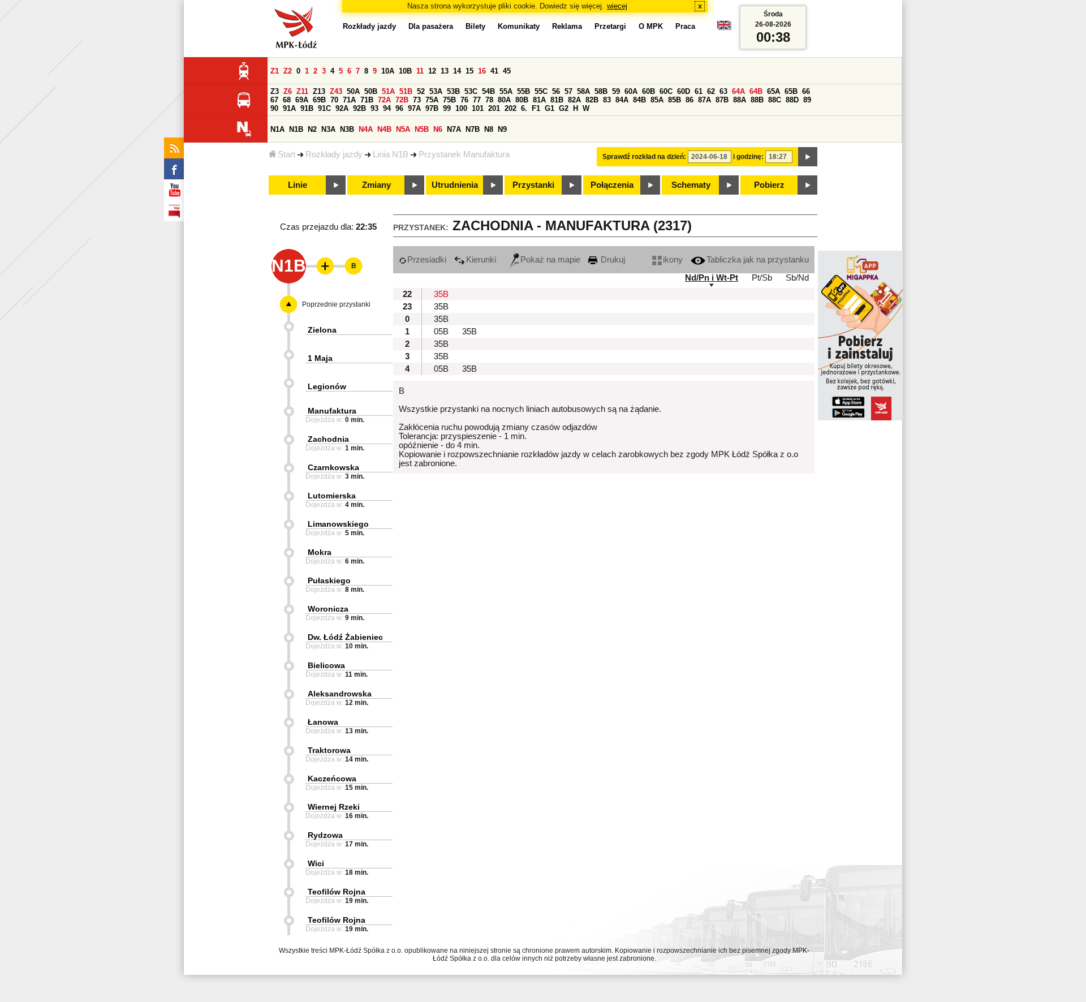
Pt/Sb (762, 277)
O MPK (651, 26)
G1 (549, 108)
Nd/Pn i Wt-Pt (711, 277)
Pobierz (769, 185)
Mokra (319, 552)
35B (441, 294)
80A (504, 100)
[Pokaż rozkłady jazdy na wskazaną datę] (807, 156)
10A (387, 71)
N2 (312, 129)
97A (414, 108)
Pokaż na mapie (550, 259)
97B (431, 108)
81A (539, 100)
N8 (488, 129)
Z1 (274, 71)
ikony (673, 259)
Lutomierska (332, 495)
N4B (384, 129)
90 (274, 108)
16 (482, 71)
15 (469, 71)
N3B (347, 129)
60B (648, 91)
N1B (296, 129)
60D (683, 91)
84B (639, 100)
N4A (366, 129)
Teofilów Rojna (336, 891)
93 (374, 108)
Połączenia (612, 185)
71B (366, 100)
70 (334, 100)
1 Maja (320, 358)
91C (324, 108)
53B (453, 91)
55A (505, 91)
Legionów (327, 386)
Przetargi (610, 26)
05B (441, 331)
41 (494, 71)
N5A (403, 129)
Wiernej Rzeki (334, 806)
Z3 (274, 91)
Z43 (336, 91)
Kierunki (481, 259)
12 (432, 71)
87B (722, 100)
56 (556, 91)
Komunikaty (519, 26)
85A (656, 100)
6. (524, 108)
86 (689, 100)
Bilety (475, 26)
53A (435, 91)
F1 (536, 108)
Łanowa (323, 721)
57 (568, 91)
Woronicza (328, 608)
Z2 (287, 71)
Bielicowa (326, 665)
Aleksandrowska (340, 693)
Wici (316, 863)
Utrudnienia (455, 185)
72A (384, 100)
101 (478, 108)
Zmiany (376, 185)
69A (301, 100)
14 (457, 71)
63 (723, 91)
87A (704, 100)
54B (488, 91)
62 (711, 91)
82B (591, 100)
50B (370, 91)
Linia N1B (390, 154)
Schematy (690, 185)
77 (477, 100)
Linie (297, 185)
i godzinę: (748, 157)
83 (607, 100)
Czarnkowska (333, 467)
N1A (277, 129)
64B (755, 91)
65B (791, 91)
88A (739, 100)
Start (286, 154)
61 (699, 91)
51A (388, 91)
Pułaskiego (329, 580)
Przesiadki (426, 259)
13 (445, 71)
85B (674, 100)
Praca (685, 26)
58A (583, 91)
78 (489, 100)
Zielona (322, 329)
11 (420, 71)
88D (792, 100)
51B (405, 91)
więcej (617, 6)
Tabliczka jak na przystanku (757, 259)
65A (773, 91)
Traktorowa (329, 750)
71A (349, 100)
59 (616, 91)
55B (523, 91)
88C (774, 100)
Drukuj (611, 259)
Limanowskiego (338, 523)
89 (807, 100)
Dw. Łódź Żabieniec (345, 637)
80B (521, 100)
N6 (437, 129)
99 (447, 108)
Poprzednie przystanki (336, 304)
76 (464, 100)
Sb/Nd (797, 277)
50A (353, 91)
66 (806, 91)
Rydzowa (325, 835)
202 (510, 108)
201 (494, 108)
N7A (454, 129)
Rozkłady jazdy (334, 154)
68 (287, 100)
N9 (502, 129)
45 (507, 71)
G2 (563, 108)
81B (556, 100)
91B (306, 108)
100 (461, 108)
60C (666, 91)
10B (405, 71)
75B (449, 100)
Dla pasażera (430, 26)
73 (417, 100)
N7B (473, 129)
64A (738, 91)
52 (421, 91)
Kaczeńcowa (332, 778)
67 (274, 100)
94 (387, 108)
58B (600, 91)
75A (431, 100)
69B (319, 100)
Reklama (567, 26)
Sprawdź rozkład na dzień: (644, 157)
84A (621, 100)
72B (401, 100)
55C (541, 91)
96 (399, 108)
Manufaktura (332, 410)
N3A (328, 129)
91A (289, 108)
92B (359, 108)
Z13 (319, 91)
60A (630, 91)
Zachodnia (328, 439)
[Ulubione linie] (321, 265)
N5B (422, 129)
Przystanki (533, 185)
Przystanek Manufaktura (464, 154)
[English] (724, 28)
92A (341, 108)
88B (757, 100)
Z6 (287, 91)
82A (574, 100)
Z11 (302, 91)
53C (470, 91)
